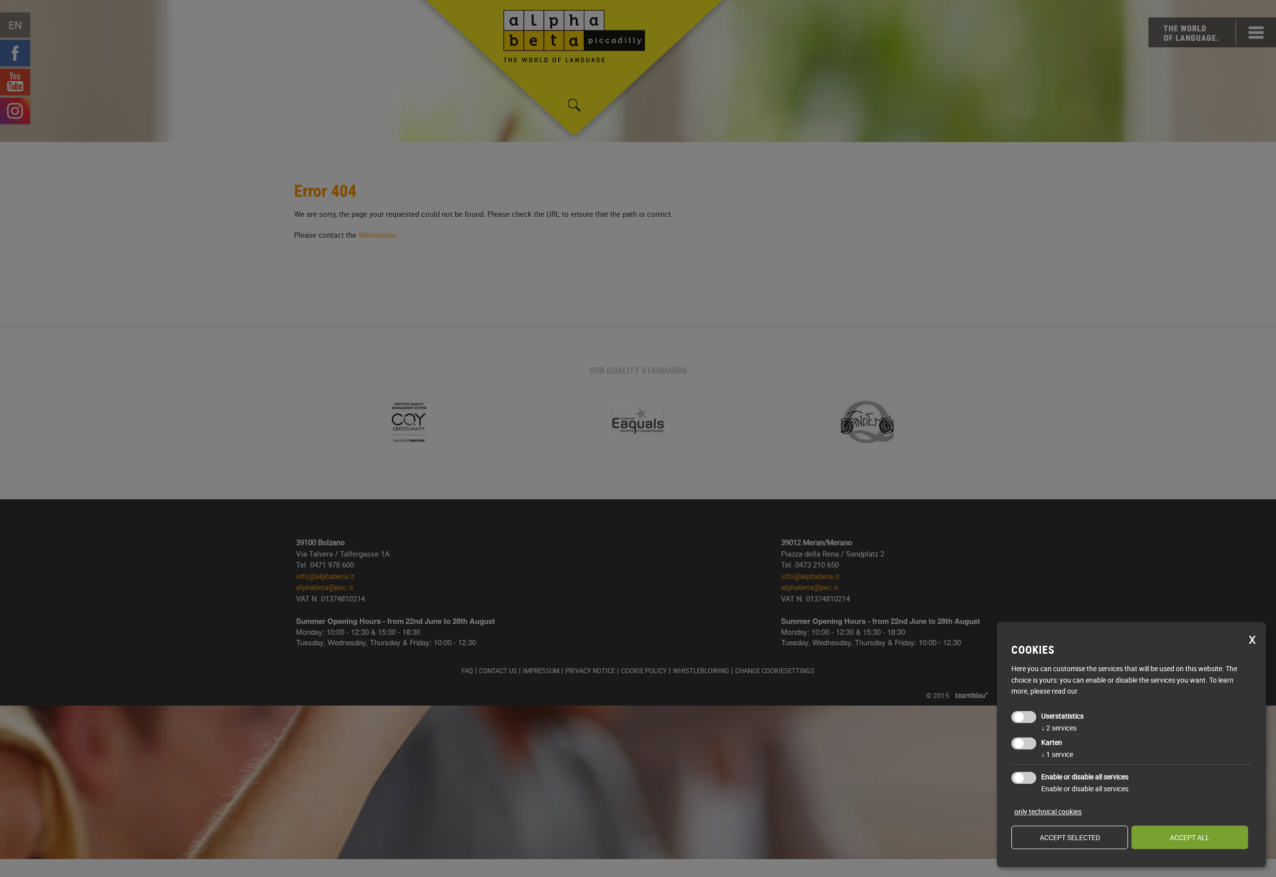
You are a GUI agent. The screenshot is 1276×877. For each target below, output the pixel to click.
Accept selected (1070, 837)
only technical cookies (1048, 811)
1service (1057, 754)
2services (1059, 727)
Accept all (1190, 837)
